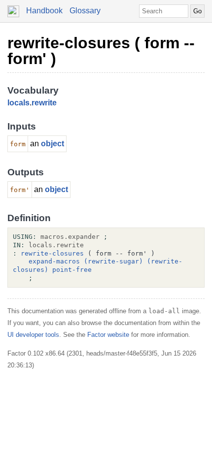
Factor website (108, 334)
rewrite (44, 102)
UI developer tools (33, 334)
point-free (72, 269)
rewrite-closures (52, 253)
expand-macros (54, 261)
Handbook (44, 10)
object (52, 143)
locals (18, 102)
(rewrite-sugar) (113, 261)
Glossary (85, 10)
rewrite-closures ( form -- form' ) (101, 50)
